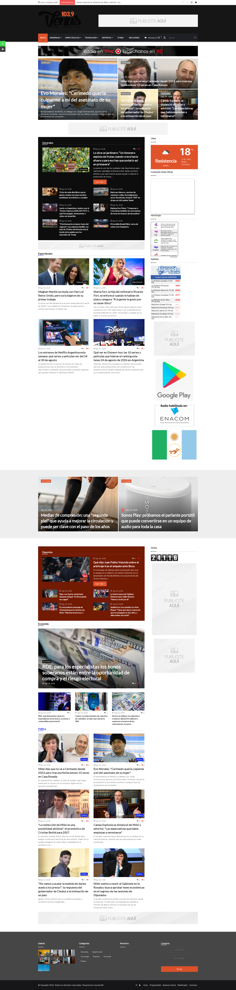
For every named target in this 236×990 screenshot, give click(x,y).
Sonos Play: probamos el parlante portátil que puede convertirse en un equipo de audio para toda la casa (158, 521)
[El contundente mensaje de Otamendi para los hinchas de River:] (49, 607)
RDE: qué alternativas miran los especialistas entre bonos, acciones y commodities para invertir (54, 718)
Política (83, 961)
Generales (55, 38)
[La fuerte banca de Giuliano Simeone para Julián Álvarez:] (100, 593)
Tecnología (91, 38)
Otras (120, 38)
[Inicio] (60, 19)
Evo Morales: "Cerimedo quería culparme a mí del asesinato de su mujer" (75, 99)
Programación (155, 985)
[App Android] (2, 49)
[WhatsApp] (2, 43)
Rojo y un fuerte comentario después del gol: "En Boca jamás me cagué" (72, 597)
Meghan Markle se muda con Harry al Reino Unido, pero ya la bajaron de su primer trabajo (61, 295)
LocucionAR (98, 985)
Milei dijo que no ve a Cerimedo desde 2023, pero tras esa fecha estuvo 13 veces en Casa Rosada (63, 772)
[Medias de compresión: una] (78, 504)
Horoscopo (173, 257)
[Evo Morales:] (77, 89)
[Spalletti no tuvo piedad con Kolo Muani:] (100, 607)
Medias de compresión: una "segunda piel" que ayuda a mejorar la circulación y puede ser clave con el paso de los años (77, 521)
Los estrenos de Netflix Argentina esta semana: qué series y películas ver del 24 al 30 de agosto (62, 356)
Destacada (46, 63)
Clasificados (182, 985)
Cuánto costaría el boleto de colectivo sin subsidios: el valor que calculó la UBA (91, 718)
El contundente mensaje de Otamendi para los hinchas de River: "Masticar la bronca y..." (72, 610)
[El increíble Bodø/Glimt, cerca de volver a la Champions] (100, 223)
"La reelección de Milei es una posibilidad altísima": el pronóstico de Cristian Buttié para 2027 (61, 828)
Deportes (106, 38)
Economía (107, 956)
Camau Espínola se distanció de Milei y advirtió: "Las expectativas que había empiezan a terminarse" (177, 108)
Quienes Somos (169, 985)
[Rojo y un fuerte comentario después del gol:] (49, 593)
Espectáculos (72, 38)
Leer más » (100, 182)
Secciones (134, 38)
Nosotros (124, 943)
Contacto (165, 943)
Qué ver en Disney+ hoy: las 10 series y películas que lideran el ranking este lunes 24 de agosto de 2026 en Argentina (119, 356)
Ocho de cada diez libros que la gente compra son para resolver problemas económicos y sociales (73, 195)
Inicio (43, 38)
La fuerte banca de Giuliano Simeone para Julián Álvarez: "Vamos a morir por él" (122, 597)
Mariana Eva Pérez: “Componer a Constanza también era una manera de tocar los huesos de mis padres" (125, 211)
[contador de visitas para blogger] (164, 560)
